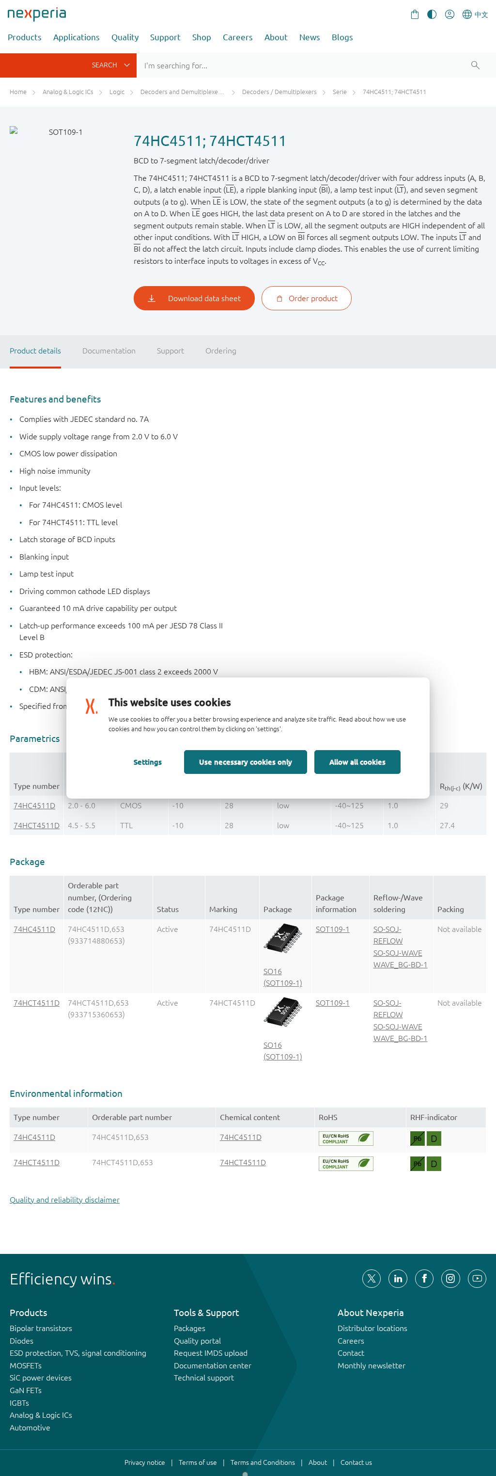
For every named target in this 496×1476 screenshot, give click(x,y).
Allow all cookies (357, 761)
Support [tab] (170, 350)
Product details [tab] (35, 350)
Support (165, 37)
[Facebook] (424, 1278)
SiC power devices (41, 1377)
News (309, 37)
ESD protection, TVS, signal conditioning (78, 1352)
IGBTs (19, 1402)
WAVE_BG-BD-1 (400, 964)
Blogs (342, 37)
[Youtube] (477, 1278)
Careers (238, 37)
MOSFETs (26, 1365)
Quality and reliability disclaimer (65, 1199)
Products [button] (25, 37)
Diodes (21, 1340)
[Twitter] (371, 1278)
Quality (125, 37)
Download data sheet (204, 298)
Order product (313, 298)
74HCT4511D (37, 825)
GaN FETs (26, 1390)
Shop (201, 37)
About (276, 37)
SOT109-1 (333, 929)
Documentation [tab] (109, 350)
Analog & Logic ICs (41, 1415)
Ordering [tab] (220, 350)
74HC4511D (34, 805)
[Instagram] (450, 1278)
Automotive (30, 1427)
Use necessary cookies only (245, 761)
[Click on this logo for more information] (346, 1138)
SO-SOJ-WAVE (397, 952)
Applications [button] (76, 37)
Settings (148, 761)
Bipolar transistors (41, 1328)
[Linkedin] (397, 1278)
